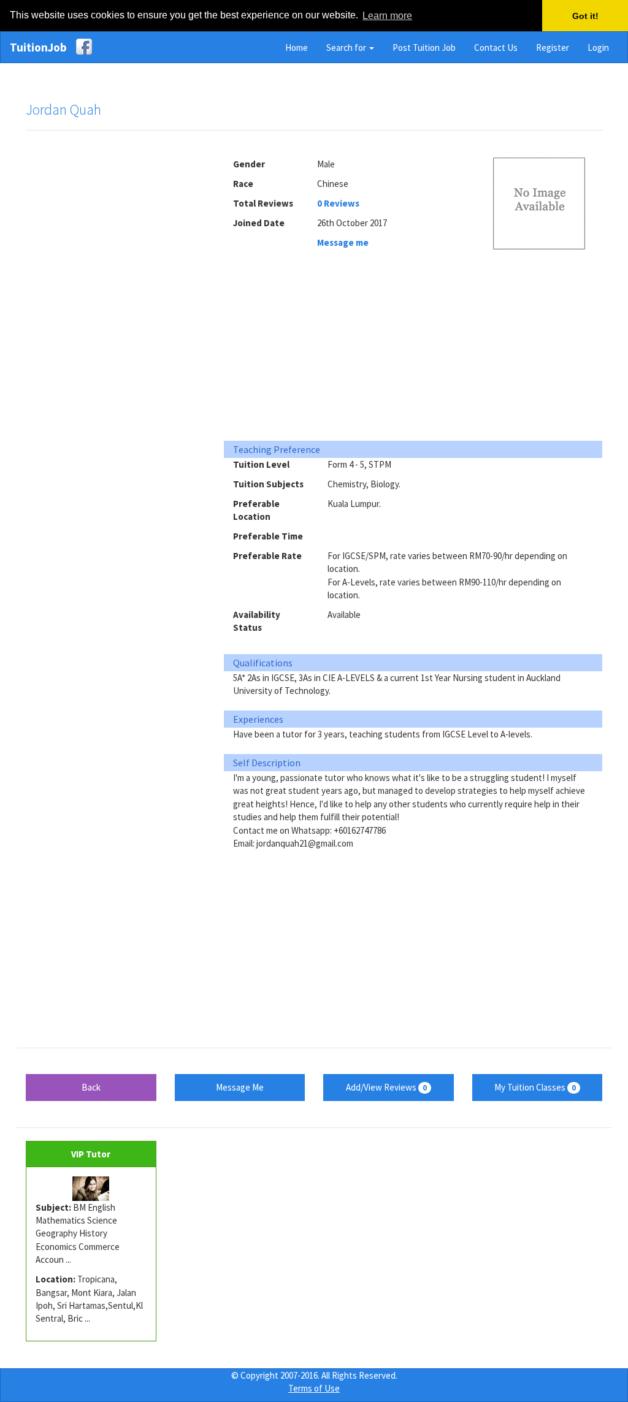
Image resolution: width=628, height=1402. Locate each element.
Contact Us (496, 47)
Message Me (240, 1087)
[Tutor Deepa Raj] (91, 1188)
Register (552, 47)
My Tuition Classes (535, 1087)
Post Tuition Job (424, 47)
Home (296, 47)
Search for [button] (347, 47)
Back (91, 1087)
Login (598, 47)
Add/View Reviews (386, 1087)
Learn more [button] (387, 15)
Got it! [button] (585, 16)
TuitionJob (38, 47)
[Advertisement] (118, 327)
